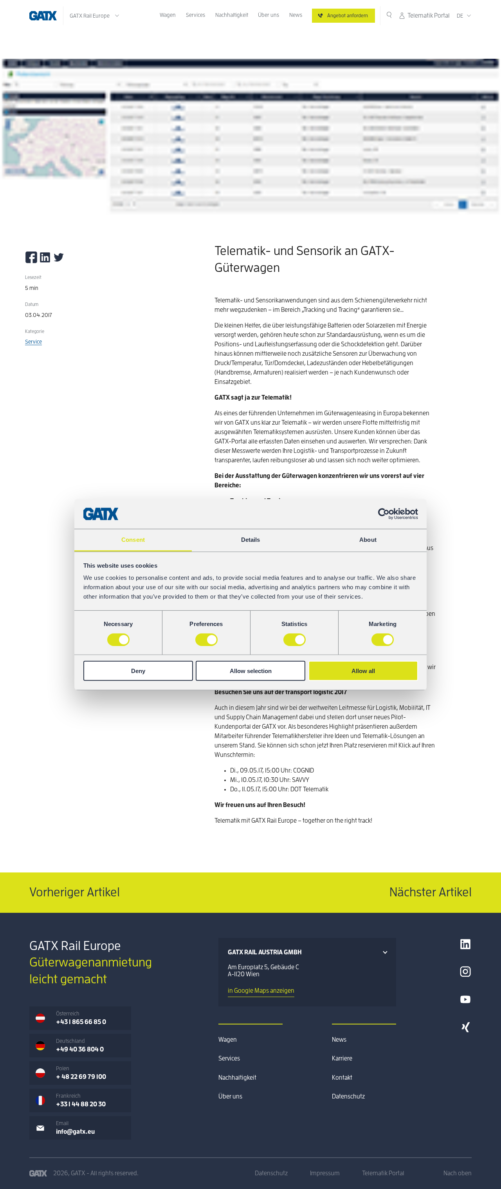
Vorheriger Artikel (74, 892)
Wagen (168, 15)
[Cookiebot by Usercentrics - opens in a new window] (384, 514)
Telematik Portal (428, 16)
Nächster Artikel (430, 892)
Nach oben (457, 1173)
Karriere (342, 1058)
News (295, 15)
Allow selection (251, 671)
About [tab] (368, 539)
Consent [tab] (133, 539)
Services (195, 15)
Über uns (268, 15)
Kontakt (342, 1078)
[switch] (206, 639)
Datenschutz (348, 1096)
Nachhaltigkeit (231, 15)
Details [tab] (250, 539)
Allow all (363, 671)
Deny (138, 671)
